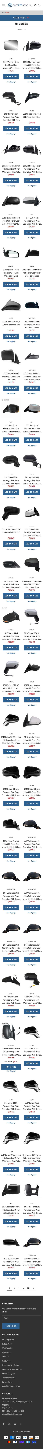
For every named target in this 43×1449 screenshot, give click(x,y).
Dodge (11, 837)
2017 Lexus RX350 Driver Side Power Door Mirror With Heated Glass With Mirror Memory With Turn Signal (32, 1158)
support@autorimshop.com (12, 1414)
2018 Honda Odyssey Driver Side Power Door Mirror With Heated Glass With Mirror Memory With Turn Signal (32, 792)
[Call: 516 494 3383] (31, 5)
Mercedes (11, 1045)
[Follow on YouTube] (15, 1424)
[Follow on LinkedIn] (21, 1424)
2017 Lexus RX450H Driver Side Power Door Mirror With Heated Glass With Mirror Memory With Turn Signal (11, 1158)
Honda (32, 110)
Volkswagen (32, 837)
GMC (32, 214)
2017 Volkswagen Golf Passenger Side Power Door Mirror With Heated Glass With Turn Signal (11, 896)
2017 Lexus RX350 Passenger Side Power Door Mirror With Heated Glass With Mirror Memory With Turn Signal (32, 1106)
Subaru (32, 630)
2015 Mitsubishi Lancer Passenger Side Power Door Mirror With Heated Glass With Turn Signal (32, 169)
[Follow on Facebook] (3, 1424)
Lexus (11, 733)
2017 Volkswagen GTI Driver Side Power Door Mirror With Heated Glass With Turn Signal (32, 896)
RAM (11, 58)
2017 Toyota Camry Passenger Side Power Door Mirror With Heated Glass (11, 1000)
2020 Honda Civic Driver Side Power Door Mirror (32, 115)
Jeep (11, 422)
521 (28, 1288)
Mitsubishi (32, 58)
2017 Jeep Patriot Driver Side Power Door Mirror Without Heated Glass (11, 1210)
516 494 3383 (7, 1408)
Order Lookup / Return (10, 1365)
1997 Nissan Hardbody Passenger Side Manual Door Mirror (11, 376)
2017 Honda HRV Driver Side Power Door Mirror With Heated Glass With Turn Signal (11, 169)
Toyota (11, 110)
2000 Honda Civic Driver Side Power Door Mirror (11, 323)
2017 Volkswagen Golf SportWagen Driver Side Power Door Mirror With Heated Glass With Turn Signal (11, 948)
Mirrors (7, 12)
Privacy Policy (7, 1382)
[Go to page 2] (33, 1288)
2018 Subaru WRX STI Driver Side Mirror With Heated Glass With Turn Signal (11, 688)
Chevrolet (32, 318)
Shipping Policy (8, 1340)
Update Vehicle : (19, 18)
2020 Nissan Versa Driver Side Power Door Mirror (11, 531)
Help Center (6, 1352)
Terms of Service (8, 1378)
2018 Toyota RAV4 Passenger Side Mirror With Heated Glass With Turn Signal (11, 636)
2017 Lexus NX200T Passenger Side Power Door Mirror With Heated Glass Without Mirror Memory (32, 1052)
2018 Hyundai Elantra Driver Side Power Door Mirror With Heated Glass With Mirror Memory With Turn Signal (32, 740)
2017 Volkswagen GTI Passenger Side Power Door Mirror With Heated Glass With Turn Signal (32, 844)
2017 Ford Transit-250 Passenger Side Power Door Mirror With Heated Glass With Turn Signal (32, 1210)
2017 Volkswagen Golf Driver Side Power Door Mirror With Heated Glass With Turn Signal (32, 948)
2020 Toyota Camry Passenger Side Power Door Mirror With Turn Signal (11, 117)
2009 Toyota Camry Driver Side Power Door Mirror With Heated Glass (32, 273)
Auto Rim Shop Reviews (11, 1386)
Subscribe (11, 1326)
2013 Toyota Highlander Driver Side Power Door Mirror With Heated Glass (11, 221)
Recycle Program (8, 1373)
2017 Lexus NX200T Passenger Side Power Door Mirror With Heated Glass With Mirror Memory (11, 1106)
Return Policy (7, 1344)
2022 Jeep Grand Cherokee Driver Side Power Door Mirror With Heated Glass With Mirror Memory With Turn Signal (32, 428)
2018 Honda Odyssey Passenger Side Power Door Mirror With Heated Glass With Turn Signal (11, 792)
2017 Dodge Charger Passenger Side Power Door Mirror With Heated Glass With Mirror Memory (11, 1262)
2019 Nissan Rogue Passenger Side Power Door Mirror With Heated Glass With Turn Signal (11, 584)
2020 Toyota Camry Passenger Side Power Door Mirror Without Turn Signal (32, 480)
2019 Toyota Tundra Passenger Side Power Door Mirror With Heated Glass (32, 532)
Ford (32, 1203)
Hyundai (11, 266)
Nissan (11, 370)
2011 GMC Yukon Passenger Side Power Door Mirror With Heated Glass (32, 221)
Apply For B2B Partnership (12, 1369)
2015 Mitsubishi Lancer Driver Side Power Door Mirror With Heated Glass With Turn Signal (32, 65)
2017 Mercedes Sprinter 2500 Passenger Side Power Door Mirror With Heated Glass (11, 1052)
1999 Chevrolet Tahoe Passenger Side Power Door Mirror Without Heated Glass (32, 325)
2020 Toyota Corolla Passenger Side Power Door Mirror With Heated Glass (11, 480)
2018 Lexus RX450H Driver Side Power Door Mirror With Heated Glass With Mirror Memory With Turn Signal (11, 740)
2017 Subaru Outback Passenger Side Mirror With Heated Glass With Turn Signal (32, 1000)
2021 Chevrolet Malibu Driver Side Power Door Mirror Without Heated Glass (32, 376)
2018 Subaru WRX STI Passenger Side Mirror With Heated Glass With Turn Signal (32, 636)
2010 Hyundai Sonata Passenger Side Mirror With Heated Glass (11, 273)
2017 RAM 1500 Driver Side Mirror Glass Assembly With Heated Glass (11, 65)
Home (3, 12)
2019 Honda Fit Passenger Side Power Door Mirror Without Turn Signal (32, 584)
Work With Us (7, 1348)
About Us (5, 1357)
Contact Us (6, 1361)
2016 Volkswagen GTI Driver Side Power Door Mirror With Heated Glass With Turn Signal (32, 1262)
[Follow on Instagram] (9, 1424)
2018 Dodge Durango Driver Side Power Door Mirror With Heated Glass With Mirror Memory (11, 844)
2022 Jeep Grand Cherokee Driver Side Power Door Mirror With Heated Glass (11, 428)
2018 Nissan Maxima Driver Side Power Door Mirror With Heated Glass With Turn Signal (32, 688)
